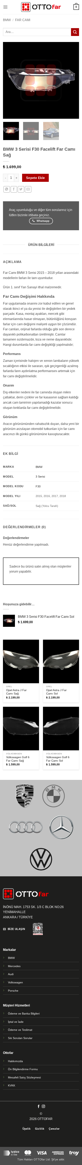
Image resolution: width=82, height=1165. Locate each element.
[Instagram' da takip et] (43, 1106)
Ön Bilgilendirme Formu (23, 1069)
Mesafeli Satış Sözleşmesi (24, 1077)
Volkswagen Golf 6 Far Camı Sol (57, 759)
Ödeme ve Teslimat (20, 1029)
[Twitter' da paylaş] (21, 189)
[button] (5, 7)
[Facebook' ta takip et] (38, 1106)
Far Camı (22, 20)
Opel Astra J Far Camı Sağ (16, 692)
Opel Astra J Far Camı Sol (56, 692)
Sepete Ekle (35, 178)
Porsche (13, 990)
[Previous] (9, 80)
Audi (11, 974)
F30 (38, 486)
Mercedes (14, 966)
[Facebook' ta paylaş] (14, 189)
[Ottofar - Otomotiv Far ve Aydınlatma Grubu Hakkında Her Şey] (41, 7)
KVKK (11, 1085)
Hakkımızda (15, 1061)
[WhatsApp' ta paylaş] (6, 189)
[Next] (72, 80)
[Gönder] (75, 32)
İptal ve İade (15, 1021)
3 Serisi (40, 476)
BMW (7, 20)
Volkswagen (15, 982)
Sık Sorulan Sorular (20, 1038)
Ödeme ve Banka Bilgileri (24, 1013)
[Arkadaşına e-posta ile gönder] (28, 189)
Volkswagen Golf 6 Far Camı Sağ (17, 759)
